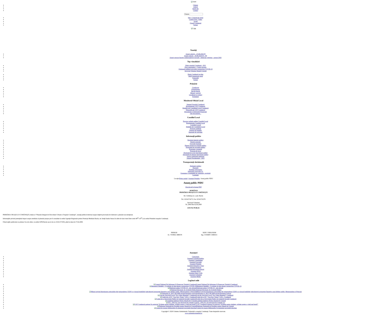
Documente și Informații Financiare (195, 112)
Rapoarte (195, 168)
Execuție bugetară (195, 144)
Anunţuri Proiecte (195, 267)
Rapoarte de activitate (195, 132)
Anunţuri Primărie (194, 178)
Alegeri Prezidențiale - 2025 (195, 158)
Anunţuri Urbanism (195, 275)
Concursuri (195, 257)
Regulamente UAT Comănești (195, 106)
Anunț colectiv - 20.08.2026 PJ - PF (195, 56)
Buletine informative (195, 170)
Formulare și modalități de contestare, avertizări (196, 173)
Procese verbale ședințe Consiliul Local (195, 121)
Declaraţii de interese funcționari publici (195, 154)
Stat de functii (195, 91)
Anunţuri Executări (195, 262)
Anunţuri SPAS (196, 271)
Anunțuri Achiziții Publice (195, 258)
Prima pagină (183, 178)
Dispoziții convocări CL (195, 171)
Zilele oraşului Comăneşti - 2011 (195, 65)
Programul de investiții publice (195, 147)
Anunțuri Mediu (195, 276)
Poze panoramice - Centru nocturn (195, 67)
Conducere (195, 87)
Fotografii (195, 78)
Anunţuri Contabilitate (195, 260)
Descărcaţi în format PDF (193, 187)
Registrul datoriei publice (195, 140)
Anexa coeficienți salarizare (195, 156)
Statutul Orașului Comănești (195, 104)
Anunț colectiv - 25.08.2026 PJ (195, 54)
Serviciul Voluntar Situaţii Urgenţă (196, 71)
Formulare (195, 97)
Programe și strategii (195, 149)
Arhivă (195, 7)
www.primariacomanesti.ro (193, 313)
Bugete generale (195, 142)
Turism (195, 25)
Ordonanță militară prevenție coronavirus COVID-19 (195, 69)
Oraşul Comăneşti (195, 23)
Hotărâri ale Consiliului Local (195, 127)
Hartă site (195, 9)
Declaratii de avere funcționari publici (196, 153)
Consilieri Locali (195, 125)
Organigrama (195, 89)
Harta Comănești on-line (195, 74)
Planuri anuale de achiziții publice (195, 145)
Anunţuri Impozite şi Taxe (195, 266)
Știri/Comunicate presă (195, 76)
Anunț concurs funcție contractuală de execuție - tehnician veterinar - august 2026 (195, 57)
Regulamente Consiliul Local (195, 123)
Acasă (196, 21)
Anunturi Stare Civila (195, 273)
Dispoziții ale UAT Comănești (195, 110)
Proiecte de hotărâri (195, 130)
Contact (195, 10)
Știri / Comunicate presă (195, 18)
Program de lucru (195, 151)
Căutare (195, 5)
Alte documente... (195, 113)
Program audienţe (195, 128)
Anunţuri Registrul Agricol (195, 269)
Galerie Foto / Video (195, 19)
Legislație (195, 175)
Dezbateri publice (195, 166)
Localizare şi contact (195, 95)
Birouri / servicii (195, 93)
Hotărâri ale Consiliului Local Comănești (196, 108)
